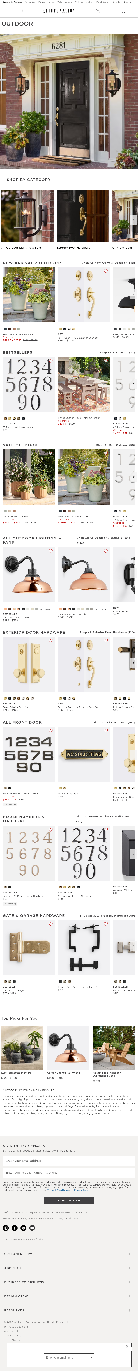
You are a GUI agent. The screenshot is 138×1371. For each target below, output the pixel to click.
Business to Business (12, 2)
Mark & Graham (103, 2)
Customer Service (21, 1254)
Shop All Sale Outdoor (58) (115, 445)
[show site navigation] (5, 11)
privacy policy (27, 1218)
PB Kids (41, 2)
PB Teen (51, 2)
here (33, 1239)
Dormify (127, 2)
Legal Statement (14, 1340)
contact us (102, 1187)
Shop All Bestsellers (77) (117, 353)
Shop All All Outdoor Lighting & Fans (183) (103, 540)
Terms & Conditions (16, 1327)
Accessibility (12, 1331)
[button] (21, 11)
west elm (90, 2)
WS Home (79, 2)
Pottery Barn (30, 2)
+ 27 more (45, 609)
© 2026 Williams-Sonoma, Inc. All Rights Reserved (36, 1322)
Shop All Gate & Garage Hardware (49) (107, 916)
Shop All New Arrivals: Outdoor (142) (108, 263)
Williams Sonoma (65, 2)
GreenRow (116, 2)
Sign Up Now (69, 1200)
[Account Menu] (98, 11)
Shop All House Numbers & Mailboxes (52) (102, 819)
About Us (13, 1268)
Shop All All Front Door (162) (114, 722)
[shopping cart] (124, 11)
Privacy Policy (13, 1336)
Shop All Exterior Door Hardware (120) (107, 632)
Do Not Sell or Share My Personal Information (62, 1212)
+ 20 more (101, 609)
